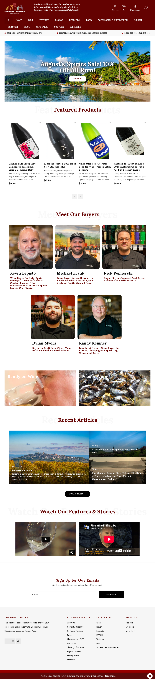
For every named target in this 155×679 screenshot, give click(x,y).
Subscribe (71, 660)
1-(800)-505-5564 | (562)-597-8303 (137, 33)
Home (19, 20)
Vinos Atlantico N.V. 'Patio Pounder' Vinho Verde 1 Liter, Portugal (95, 166)
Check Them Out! (77, 78)
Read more (109, 676)
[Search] (146, 7)
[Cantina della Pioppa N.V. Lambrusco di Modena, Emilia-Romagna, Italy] (25, 141)
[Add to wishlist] (40, 122)
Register (129, 623)
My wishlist (130, 631)
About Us (71, 623)
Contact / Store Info (75, 627)
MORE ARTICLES (76, 494)
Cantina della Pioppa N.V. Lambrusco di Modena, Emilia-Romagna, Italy (22, 166)
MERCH (99, 635)
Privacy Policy (73, 656)
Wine (30, 20)
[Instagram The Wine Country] (12, 641)
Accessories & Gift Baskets (113, 20)
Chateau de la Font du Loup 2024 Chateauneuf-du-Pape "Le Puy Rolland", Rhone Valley (129, 166)
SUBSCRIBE (75, 27)
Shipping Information (75, 647)
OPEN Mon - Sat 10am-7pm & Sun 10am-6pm (24, 33)
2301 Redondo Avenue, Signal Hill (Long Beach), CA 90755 (83, 33)
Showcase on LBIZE (75, 639)
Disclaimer (71, 643)
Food (89, 20)
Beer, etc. (74, 20)
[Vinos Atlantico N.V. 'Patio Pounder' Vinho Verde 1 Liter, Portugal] (95, 141)
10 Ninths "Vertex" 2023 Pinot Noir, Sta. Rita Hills (60, 165)
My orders (130, 627)
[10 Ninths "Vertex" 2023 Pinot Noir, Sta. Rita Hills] (60, 141)
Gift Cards (42, 27)
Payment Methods (74, 651)
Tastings (44, 20)
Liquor (59, 20)
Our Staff (13, 27)
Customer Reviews (75, 631)
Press (69, 635)
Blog (27, 27)
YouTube (59, 27)
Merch (138, 20)
